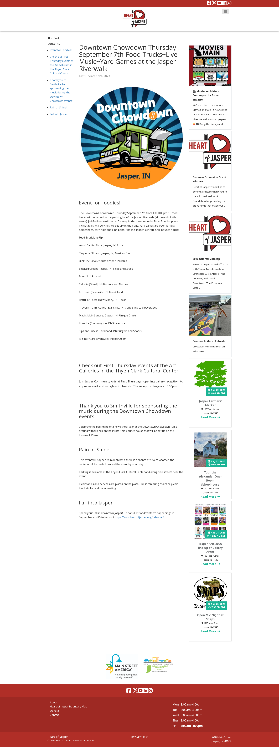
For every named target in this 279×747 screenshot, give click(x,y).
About (53, 702)
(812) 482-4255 (139, 737)
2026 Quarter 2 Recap (206, 259)
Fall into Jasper (59, 114)
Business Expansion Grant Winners (209, 179)
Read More (209, 417)
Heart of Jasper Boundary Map (68, 706)
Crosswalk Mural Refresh (209, 341)
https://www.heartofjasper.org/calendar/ (139, 517)
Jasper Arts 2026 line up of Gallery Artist (210, 548)
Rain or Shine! (58, 107)
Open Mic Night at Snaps (210, 617)
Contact (54, 715)
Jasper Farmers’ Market (210, 403)
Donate (54, 710)
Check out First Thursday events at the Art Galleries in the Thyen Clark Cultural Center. (61, 65)
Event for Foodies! (61, 50)
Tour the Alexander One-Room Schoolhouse (210, 478)
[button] (225, 11)
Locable (90, 740)
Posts (57, 38)
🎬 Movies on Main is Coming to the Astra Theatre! (206, 96)
